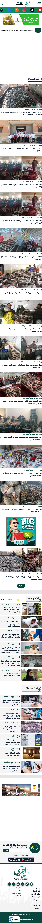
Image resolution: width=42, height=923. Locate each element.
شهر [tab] (2, 599)
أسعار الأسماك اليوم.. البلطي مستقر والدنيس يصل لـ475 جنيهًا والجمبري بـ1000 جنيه (22, 402)
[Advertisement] (21, 55)
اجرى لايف (36, 905)
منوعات (37, 908)
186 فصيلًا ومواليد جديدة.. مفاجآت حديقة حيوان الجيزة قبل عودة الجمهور (11, 729)
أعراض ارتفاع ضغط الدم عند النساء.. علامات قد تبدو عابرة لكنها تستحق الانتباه (11, 769)
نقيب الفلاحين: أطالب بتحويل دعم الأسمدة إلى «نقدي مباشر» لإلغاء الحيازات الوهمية (10, 650)
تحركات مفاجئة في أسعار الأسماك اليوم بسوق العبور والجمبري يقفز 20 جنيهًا (22, 366)
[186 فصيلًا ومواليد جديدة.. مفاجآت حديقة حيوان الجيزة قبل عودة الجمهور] (31, 727)
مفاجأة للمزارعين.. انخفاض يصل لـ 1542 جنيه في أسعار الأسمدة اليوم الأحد (10, 624)
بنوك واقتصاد (36, 900)
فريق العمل (18, 896)
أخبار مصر (37, 888)
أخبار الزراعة (36, 891)
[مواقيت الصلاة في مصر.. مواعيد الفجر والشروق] (31, 753)
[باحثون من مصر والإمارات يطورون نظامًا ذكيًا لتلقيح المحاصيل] (31, 675)
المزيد (21, 586)
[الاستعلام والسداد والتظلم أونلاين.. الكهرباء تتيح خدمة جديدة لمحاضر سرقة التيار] (31, 714)
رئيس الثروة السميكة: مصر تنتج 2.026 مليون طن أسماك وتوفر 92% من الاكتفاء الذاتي (21, 438)
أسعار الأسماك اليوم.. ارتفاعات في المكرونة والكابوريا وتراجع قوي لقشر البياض (22, 222)
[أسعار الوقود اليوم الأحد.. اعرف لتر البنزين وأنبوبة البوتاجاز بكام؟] (31, 635)
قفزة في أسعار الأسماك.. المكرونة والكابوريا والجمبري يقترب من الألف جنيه (21, 258)
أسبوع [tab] (10, 599)
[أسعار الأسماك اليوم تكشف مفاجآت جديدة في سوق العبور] (21, 276)
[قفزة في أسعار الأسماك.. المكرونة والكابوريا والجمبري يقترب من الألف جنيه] (21, 240)
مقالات (38, 903)
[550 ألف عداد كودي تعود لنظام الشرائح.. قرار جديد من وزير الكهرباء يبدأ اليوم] (31, 609)
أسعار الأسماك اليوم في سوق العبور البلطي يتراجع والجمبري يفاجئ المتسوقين (23, 578)
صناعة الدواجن (35, 894)
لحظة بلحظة (32, 688)
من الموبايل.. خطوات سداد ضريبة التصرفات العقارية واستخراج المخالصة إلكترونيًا (11, 742)
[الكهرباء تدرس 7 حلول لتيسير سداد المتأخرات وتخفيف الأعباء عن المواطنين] (31, 701)
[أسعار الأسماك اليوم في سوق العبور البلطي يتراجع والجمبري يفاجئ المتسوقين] (21, 560)
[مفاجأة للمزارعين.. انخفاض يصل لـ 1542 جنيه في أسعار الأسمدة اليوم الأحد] (31, 622)
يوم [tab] (18, 599)
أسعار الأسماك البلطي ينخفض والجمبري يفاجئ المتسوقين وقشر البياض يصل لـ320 (21, 511)
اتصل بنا (19, 890)
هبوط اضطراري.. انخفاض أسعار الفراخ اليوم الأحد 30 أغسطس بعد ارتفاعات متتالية (10, 663)
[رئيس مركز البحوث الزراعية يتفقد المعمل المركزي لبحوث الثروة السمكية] (21, 132)
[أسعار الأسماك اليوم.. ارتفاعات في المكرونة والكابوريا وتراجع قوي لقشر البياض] (21, 204)
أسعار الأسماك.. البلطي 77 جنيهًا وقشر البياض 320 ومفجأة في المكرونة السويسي (22, 474)
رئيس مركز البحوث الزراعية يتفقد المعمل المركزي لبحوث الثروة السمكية (22, 150)
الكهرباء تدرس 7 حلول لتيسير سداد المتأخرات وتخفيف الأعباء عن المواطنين (10, 703)
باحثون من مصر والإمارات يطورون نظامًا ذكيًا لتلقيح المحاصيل (12, 676)
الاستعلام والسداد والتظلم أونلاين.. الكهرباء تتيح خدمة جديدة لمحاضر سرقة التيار (11, 716)
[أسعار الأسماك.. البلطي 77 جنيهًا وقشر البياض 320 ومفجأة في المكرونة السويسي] (21, 457)
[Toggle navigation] (39, 3)
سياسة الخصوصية (16, 893)
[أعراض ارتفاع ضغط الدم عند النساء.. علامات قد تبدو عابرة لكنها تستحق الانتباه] (31, 767)
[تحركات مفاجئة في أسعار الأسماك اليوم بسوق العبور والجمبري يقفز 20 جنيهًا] (21, 348)
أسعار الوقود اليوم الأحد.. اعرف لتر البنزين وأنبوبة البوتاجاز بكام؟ (10, 636)
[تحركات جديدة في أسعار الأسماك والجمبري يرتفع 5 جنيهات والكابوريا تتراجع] (21, 312)
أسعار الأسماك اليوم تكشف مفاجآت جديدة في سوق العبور (23, 293)
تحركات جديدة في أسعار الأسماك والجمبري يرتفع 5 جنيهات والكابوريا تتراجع (23, 330)
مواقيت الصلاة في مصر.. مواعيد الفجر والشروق (12, 754)
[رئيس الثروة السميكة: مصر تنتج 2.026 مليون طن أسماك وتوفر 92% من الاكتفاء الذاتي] (21, 420)
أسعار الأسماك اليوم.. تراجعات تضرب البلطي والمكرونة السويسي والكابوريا (21, 186)
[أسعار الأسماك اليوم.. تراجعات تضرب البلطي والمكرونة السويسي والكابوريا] (21, 168)
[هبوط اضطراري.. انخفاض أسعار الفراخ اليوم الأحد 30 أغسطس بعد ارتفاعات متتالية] (31, 661)
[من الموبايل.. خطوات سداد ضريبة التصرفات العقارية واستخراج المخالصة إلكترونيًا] (31, 740)
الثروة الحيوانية (35, 897)
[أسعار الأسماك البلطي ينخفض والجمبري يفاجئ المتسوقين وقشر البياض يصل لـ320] (21, 493)
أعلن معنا (18, 888)
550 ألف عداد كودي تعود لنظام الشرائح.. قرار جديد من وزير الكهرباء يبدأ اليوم (11, 610)
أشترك (6, 850)
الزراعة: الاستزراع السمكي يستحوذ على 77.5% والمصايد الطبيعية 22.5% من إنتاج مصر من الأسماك (21, 113)
